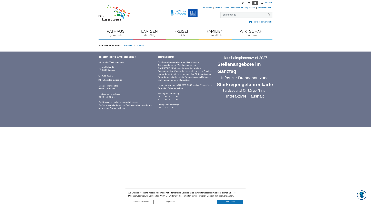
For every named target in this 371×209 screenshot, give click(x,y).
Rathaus (140, 46)
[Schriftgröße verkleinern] (243, 3)
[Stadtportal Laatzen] (114, 13)
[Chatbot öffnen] (361, 195)
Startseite (128, 46)
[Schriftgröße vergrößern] (249, 3)
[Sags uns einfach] (178, 13)
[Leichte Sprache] (193, 13)
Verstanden (230, 202)
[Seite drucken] (261, 3)
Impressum (170, 202)
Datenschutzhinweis (141, 202)
